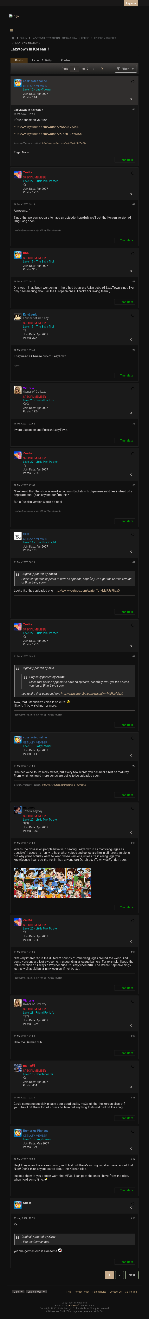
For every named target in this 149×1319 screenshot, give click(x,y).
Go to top (131, 1291)
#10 (133, 843)
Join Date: (29, 94)
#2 (133, 204)
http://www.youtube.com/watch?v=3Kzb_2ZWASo (48, 134)
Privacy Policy (82, 1291)
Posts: (27, 97)
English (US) (34, 1291)
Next (132, 1275)
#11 (133, 951)
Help (69, 1291)
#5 (133, 423)
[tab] (19, 60)
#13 (133, 1097)
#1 (133, 109)
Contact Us (116, 1291)
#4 (133, 350)
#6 (133, 485)
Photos (65, 60)
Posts (19, 60)
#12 (133, 1036)
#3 (133, 281)
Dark (16, 1291)
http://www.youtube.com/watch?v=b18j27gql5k (64, 143)
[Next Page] (103, 69)
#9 (133, 765)
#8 (133, 656)
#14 (133, 1159)
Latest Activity (42, 60)
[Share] (131, 99)
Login (129, 3)
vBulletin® (73, 1305)
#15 (133, 1218)
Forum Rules (99, 1291)
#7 (133, 562)
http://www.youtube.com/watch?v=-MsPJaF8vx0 (87, 590)
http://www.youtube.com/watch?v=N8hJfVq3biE (46, 127)
